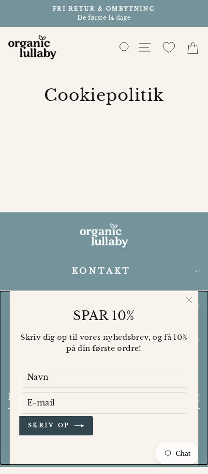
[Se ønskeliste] (169, 47)
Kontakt (102, 271)
